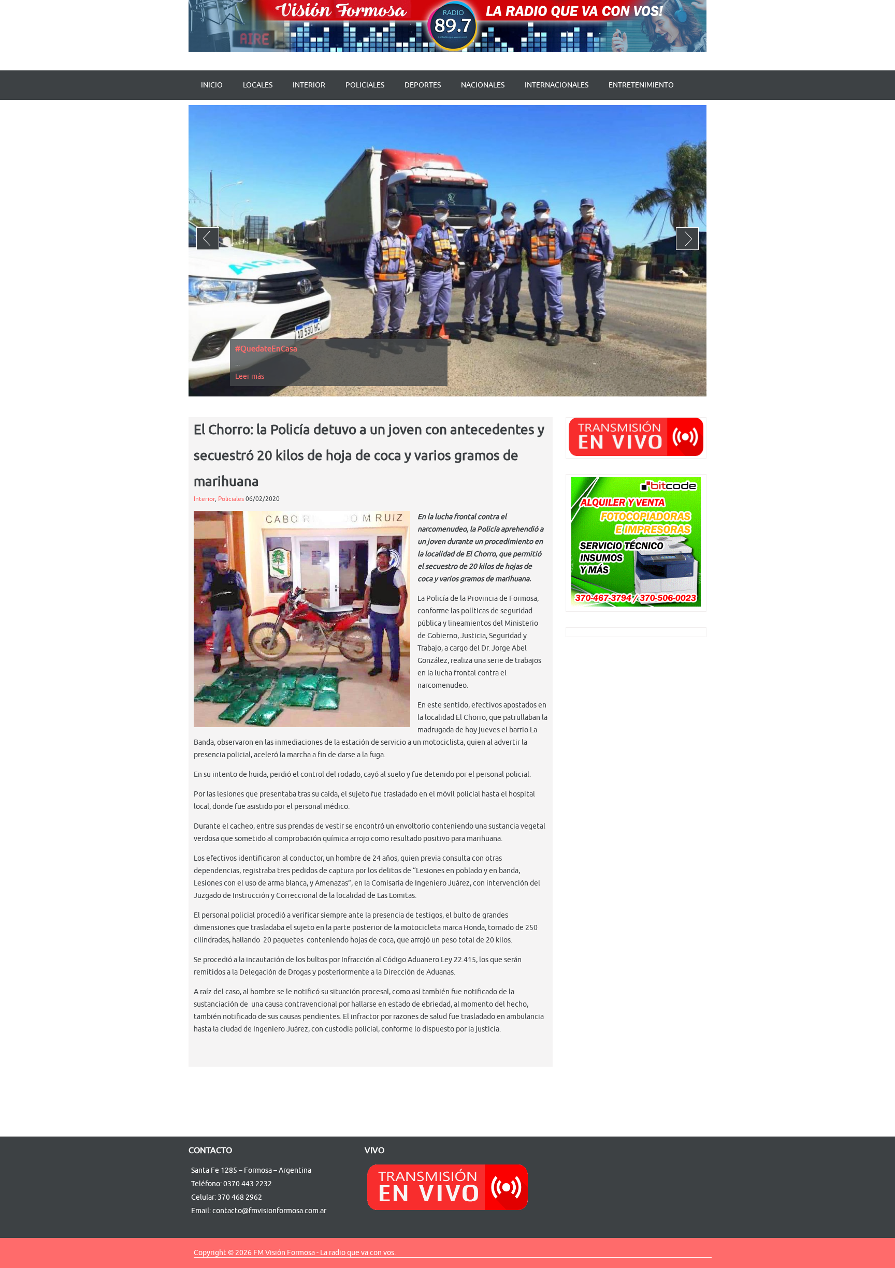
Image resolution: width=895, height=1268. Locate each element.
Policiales (364, 85)
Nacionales (482, 85)
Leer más (249, 376)
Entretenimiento (641, 85)
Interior (309, 85)
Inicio (212, 85)
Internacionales (556, 85)
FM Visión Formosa (284, 1252)
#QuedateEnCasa (266, 349)
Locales (257, 85)
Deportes (423, 85)
